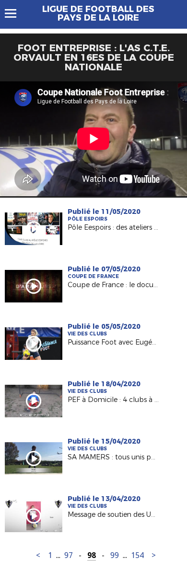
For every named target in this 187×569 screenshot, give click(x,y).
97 (68, 555)
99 (114, 555)
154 (137, 555)
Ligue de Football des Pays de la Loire (98, 13)
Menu (15, 13)
